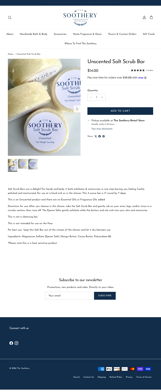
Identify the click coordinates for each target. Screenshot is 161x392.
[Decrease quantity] (90, 97)
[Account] (143, 17)
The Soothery (23, 368)
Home (10, 54)
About (9, 34)
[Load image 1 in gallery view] (44, 107)
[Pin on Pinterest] (103, 136)
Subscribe (105, 296)
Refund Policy (116, 377)
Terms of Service (144, 377)
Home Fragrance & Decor (87, 34)
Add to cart (120, 111)
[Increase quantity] (102, 97)
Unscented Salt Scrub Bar (29, 54)
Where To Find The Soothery (80, 43)
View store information (102, 129)
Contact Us (88, 377)
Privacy (129, 377)
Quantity (92, 90)
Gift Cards (149, 34)
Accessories (60, 34)
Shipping (102, 377)
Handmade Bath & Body (33, 34)
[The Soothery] (80, 17)
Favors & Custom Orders (122, 34)
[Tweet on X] (95, 136)
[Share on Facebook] (99, 136)
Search (76, 377)
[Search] (10, 17)
